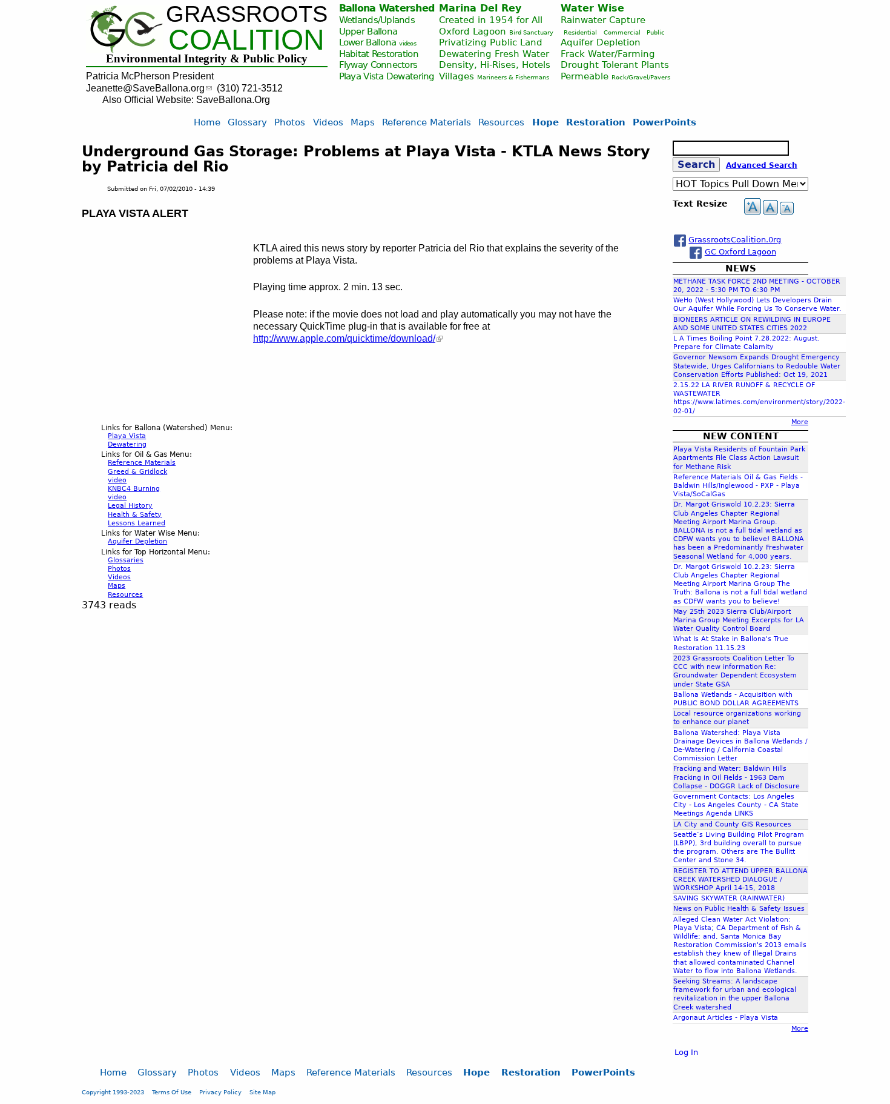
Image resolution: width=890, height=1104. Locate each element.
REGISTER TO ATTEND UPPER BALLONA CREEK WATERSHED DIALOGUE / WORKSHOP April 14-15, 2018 (740, 879)
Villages (456, 76)
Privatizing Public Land (490, 42)
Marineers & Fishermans (513, 77)
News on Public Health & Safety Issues (739, 909)
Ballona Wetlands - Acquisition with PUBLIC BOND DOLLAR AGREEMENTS (736, 699)
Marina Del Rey (480, 8)
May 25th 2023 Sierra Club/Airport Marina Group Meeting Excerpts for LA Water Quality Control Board (738, 620)
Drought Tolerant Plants (615, 64)
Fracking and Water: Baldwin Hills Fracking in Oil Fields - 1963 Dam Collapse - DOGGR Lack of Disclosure (736, 777)
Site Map (262, 1092)
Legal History (130, 506)
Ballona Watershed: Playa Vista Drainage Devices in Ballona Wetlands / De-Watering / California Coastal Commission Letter (740, 746)
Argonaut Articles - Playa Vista (725, 1018)
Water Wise (592, 8)
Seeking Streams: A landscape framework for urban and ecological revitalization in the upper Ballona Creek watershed (734, 994)
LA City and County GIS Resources (732, 824)
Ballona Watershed (387, 8)
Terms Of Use (171, 1092)
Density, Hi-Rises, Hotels (494, 64)
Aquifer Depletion (601, 42)
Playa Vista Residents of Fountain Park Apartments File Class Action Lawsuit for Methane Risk (739, 457)
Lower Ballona (368, 42)
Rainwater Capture (603, 20)
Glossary (247, 122)
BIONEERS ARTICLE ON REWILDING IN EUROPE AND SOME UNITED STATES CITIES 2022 (752, 324)
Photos (119, 569)
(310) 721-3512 (250, 88)
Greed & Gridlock (137, 472)
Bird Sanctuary (531, 32)
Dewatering (410, 76)
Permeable (584, 76)
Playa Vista (361, 76)
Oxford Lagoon (472, 31)
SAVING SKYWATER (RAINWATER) (729, 898)
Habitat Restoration (378, 53)
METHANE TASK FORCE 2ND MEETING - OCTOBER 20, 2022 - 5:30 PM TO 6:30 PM (756, 286)
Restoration (595, 122)
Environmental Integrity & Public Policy (207, 58)
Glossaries (125, 560)
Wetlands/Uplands (377, 20)
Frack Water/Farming (608, 53)
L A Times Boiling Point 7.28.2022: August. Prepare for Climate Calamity (746, 342)
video (117, 480)
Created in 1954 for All (490, 20)
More (799, 422)
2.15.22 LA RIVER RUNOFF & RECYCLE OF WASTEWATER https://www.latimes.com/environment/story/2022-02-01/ (759, 398)
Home (207, 122)
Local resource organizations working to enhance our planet (737, 718)
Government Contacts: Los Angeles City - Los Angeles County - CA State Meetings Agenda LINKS (736, 805)
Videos (119, 577)
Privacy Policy (220, 1092)
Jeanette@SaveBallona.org (145, 88)
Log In (686, 1052)
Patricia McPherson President (150, 76)
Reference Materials (142, 463)
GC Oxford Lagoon (740, 251)
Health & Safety (135, 515)
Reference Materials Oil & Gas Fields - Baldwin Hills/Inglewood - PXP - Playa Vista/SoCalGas (738, 485)
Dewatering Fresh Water (494, 53)
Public (656, 32)
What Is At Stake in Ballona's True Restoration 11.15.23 (730, 643)
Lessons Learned (136, 523)
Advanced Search (761, 165)
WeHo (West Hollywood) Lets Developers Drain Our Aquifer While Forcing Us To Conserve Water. (757, 304)
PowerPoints (664, 122)
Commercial (622, 32)
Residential (580, 32)
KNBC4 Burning (134, 489)
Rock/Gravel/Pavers (640, 77)
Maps (116, 586)
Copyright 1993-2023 (113, 1092)
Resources (125, 595)
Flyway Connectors (378, 64)
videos (407, 43)
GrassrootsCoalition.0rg (734, 239)
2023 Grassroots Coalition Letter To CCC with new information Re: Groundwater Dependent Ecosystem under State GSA (735, 671)
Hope (545, 122)
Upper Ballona (368, 31)
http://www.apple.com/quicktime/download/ (344, 338)
